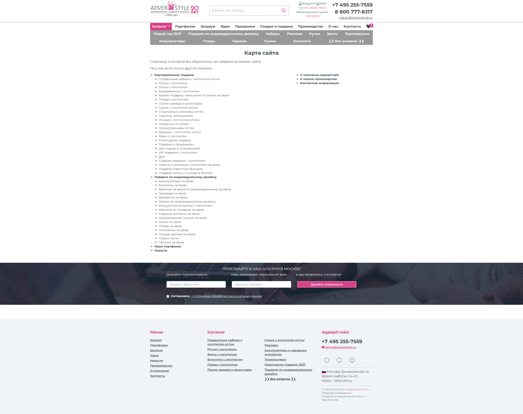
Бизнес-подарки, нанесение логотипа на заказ (194, 95)
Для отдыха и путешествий (179, 148)
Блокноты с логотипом (225, 359)
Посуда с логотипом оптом (179, 120)
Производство (310, 26)
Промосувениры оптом (176, 128)
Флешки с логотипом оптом (180, 132)
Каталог (160, 26)
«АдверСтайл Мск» (357, 389)
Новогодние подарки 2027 (285, 364)
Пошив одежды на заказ (177, 234)
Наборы (273, 34)
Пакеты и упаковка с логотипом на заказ (189, 165)
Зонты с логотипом (173, 87)
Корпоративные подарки (174, 75)
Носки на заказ (170, 222)
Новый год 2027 (167, 34)
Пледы (209, 41)
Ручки (314, 34)
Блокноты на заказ (172, 185)
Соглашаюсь (216, 296)
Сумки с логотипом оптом (178, 107)
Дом (162, 156)
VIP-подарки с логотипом (178, 152)
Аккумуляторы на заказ (176, 181)
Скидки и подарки (276, 26)
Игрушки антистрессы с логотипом (185, 205)
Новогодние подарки (175, 140)
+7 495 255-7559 (352, 5)
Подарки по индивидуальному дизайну (223, 34)
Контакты (352, 26)
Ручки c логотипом (173, 83)
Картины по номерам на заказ (181, 209)
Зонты (332, 34)
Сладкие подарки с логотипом (182, 160)
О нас (333, 26)
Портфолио (185, 26)
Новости (160, 250)
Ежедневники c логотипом (179, 91)
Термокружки (357, 34)
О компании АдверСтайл (319, 75)
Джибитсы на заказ (173, 197)
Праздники (245, 26)
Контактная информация (319, 83)
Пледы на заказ (170, 226)
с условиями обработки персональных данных (226, 296)
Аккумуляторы (172, 41)
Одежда (239, 41)
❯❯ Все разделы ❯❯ (346, 41)
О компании (159, 371)
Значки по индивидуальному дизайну (187, 201)
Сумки (270, 41)
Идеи (225, 26)
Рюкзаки (294, 34)
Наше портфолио (167, 246)
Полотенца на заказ (173, 230)
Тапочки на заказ (171, 242)
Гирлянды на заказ (172, 193)
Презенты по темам (174, 124)
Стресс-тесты (169, 238)
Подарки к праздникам (176, 144)
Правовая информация (336, 392)
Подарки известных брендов (181, 169)
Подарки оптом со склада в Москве (185, 173)
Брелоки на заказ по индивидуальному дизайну (195, 189)
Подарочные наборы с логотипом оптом (189, 79)
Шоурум (208, 26)
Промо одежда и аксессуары (181, 103)
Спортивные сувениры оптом (181, 112)
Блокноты (302, 41)
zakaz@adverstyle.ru (356, 18)
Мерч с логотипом (173, 136)
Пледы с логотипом (174, 99)
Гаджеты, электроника (176, 116)
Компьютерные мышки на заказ (183, 218)
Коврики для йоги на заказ (179, 214)
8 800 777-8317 (354, 12)
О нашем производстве (318, 79)
